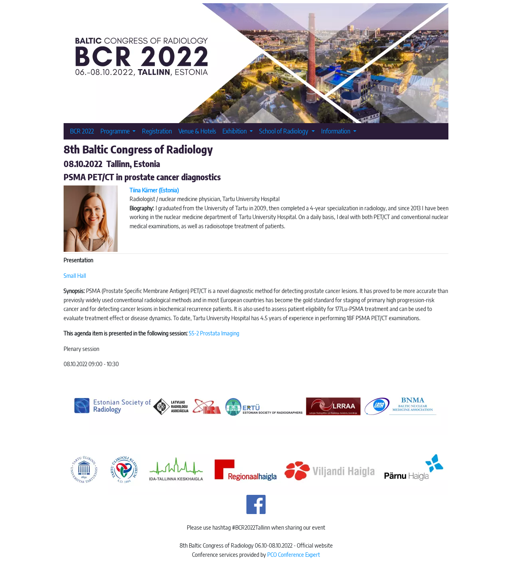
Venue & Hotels (197, 131)
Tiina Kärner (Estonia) (154, 189)
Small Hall (75, 275)
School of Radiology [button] (284, 131)
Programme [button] (115, 131)
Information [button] (336, 131)
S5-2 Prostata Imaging (214, 333)
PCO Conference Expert (293, 554)
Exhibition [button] (235, 131)
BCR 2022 (82, 131)
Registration (157, 131)
